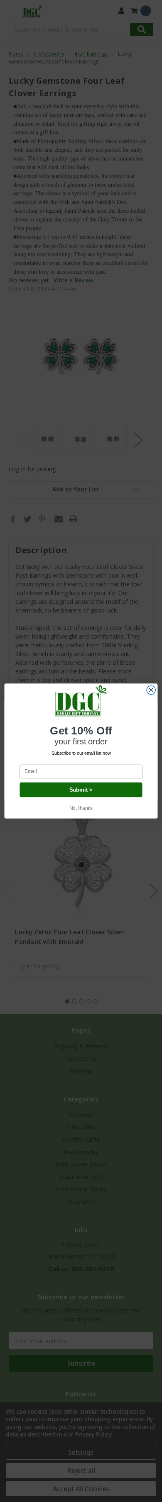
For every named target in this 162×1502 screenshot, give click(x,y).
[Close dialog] (151, 690)
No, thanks (81, 808)
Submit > (81, 789)
